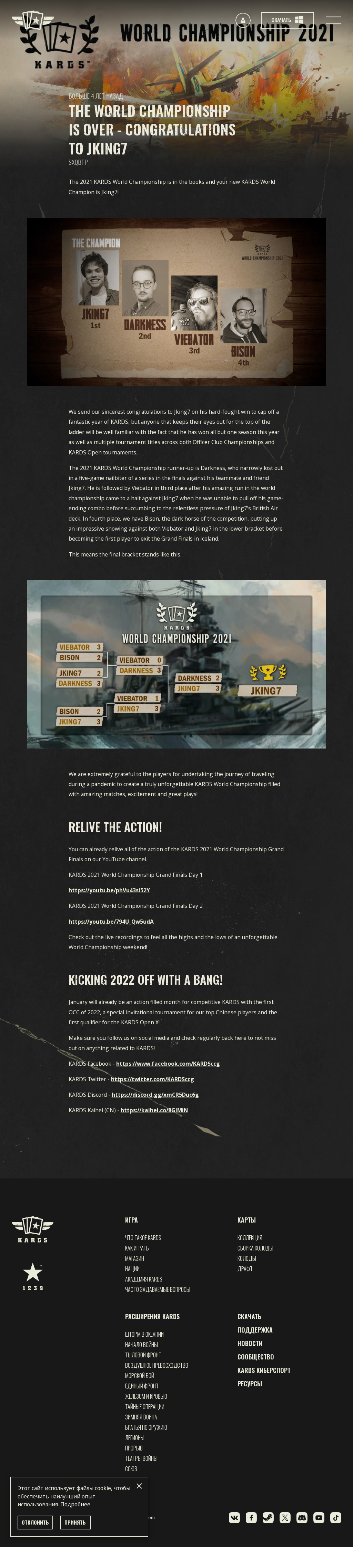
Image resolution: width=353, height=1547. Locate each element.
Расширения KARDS (152, 1316)
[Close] (139, 1486)
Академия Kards (143, 1279)
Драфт (245, 1269)
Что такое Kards (143, 1238)
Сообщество (256, 1356)
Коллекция (250, 1238)
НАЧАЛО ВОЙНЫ (141, 1344)
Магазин (134, 1258)
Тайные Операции (144, 1407)
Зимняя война (141, 1417)
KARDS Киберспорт (264, 1370)
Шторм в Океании (144, 1334)
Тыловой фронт (143, 1355)
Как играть (137, 1248)
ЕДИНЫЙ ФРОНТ (142, 1386)
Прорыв (134, 1448)
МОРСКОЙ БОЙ (139, 1376)
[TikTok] (335, 1517)
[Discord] (301, 1517)
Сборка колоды (255, 1248)
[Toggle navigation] (334, 20)
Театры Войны (141, 1458)
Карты (247, 1219)
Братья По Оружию (146, 1427)
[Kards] (33, 20)
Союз (131, 1469)
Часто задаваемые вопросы (157, 1289)
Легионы (134, 1438)
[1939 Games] (33, 1276)
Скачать (249, 1316)
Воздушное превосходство (156, 1365)
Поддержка (255, 1329)
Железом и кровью (146, 1396)
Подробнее (75, 1504)
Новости (250, 1343)
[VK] (234, 1517)
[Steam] (268, 1517)
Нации (132, 1269)
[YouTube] (318, 1517)
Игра (131, 1219)
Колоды (247, 1258)
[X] (285, 1517)
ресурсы (250, 1383)
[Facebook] (251, 1517)
